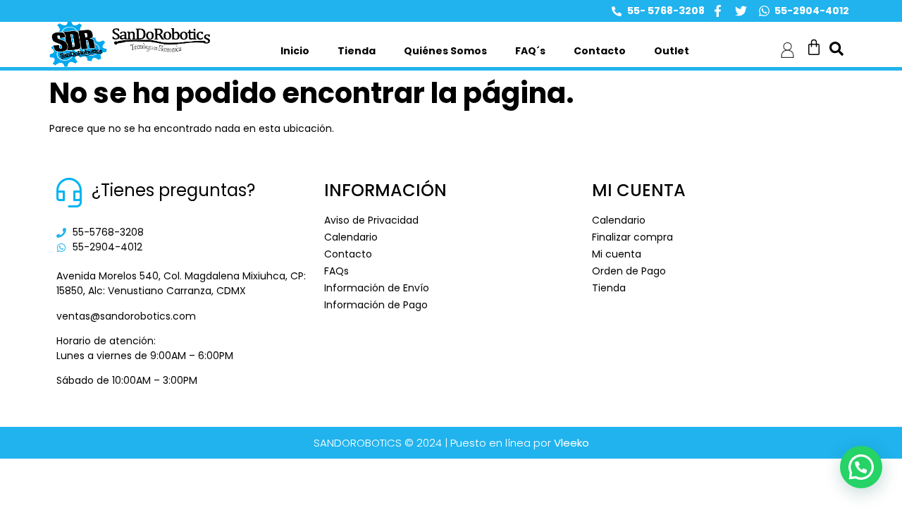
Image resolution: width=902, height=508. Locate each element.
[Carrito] (814, 47)
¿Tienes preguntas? (173, 190)
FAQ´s (530, 51)
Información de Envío (376, 288)
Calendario (351, 237)
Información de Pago (376, 305)
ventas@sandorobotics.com (126, 316)
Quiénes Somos (445, 51)
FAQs (336, 271)
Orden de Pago (629, 271)
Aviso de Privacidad (371, 220)
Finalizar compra (632, 237)
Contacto (600, 51)
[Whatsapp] (764, 11)
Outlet (671, 51)
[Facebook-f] (718, 11)
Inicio (294, 51)
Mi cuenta (616, 254)
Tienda (357, 51)
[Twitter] (741, 11)
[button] (861, 467)
